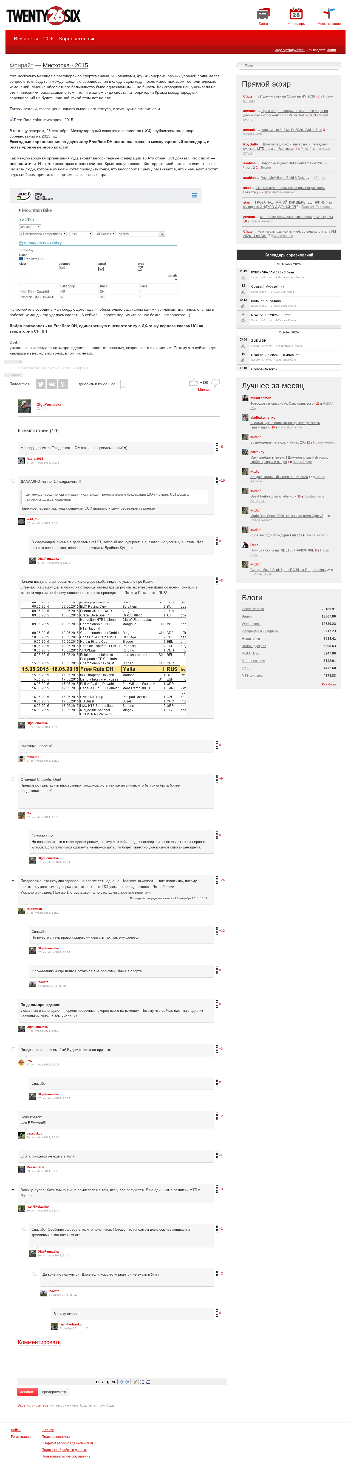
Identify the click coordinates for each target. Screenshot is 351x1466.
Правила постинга (56, 1437)
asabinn (249, 163)
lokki (247, 188)
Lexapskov (34, 1133)
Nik (29, 813)
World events (253, 134)
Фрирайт (21, 65)
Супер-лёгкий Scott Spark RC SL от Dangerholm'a (288, 570)
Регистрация (21, 1437)
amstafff (249, 111)
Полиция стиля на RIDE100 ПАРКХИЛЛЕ (282, 550)
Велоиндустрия (254, 646)
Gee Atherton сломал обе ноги (273, 496)
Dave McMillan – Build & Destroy (285, 178)
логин (331, 50)
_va (29, 1060)
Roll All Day (250, 653)
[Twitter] (41, 384)
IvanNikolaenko (38, 1206)
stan (246, 202)
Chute (248, 96)
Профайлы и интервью (260, 631)
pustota (249, 217)
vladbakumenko (283, 192)
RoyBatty (250, 144)
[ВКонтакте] (52, 384)
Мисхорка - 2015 (65, 65)
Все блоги (329, 684)
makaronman (260, 398)
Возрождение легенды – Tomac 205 (278, 442)
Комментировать (39, 1342)
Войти (16, 1430)
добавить (27, 1392)
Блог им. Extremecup (317, 207)
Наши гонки (251, 639)
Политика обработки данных (64, 1450)
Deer (254, 545)
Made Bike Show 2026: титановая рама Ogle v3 (296, 217)
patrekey (257, 452)
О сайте (48, 1430)
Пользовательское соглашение (66, 1456)
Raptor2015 (35, 458)
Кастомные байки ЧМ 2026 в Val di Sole (291, 130)
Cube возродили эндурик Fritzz (274, 535)
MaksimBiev (35, 1167)
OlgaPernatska (48, 558)
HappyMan (34, 908)
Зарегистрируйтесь (290, 50)
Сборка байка (261, 574)
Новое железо (261, 221)
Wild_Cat (33, 519)
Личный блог (302, 462)
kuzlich (255, 437)
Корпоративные (77, 38)
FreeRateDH (29, 368)
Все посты (26, 38)
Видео (266, 168)
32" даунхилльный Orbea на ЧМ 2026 (286, 96)
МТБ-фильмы (252, 676)
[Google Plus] (63, 384)
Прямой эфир (266, 84)
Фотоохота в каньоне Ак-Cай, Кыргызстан (282, 403)
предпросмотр (54, 1392)
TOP (48, 38)
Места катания (253, 661)
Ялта (66, 368)
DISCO (247, 668)
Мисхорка (51, 368)
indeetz (43, 982)
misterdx (33, 756)
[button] (97, 1381)
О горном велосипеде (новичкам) (67, 1443)
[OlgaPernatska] (24, 411)
